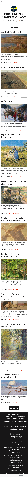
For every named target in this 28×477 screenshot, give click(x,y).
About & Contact (9, 416)
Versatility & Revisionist (16, 436)
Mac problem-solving (11, 473)
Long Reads (16, 467)
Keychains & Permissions (14, 463)
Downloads (21, 418)
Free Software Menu (20, 416)
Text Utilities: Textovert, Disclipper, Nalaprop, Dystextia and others (15, 456)
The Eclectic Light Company (14, 15)
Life (16, 62)
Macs (8, 418)
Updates (21, 465)
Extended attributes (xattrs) (15, 460)
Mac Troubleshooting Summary (15, 468)
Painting (20, 62)
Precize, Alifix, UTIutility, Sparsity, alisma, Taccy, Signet (15, 442)
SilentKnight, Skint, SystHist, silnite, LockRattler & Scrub (15, 422)
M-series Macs (22, 473)
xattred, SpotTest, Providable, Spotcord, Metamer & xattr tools (15, 433)
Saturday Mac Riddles (16, 470)
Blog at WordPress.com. (13, 414)
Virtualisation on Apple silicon (16, 450)
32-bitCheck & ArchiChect (16, 462)
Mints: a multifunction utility (16, 429)
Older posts (14, 408)
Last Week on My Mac (11, 472)
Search (25, 1)
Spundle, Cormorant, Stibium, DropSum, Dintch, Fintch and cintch (15, 448)
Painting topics (22, 472)
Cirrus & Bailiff (16, 452)
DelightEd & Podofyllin (16, 437)
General (13, 62)
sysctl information (16, 459)
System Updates (16, 444)
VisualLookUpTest (12, 465)
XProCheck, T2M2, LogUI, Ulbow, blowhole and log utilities (15, 427)
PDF (23, 463)
